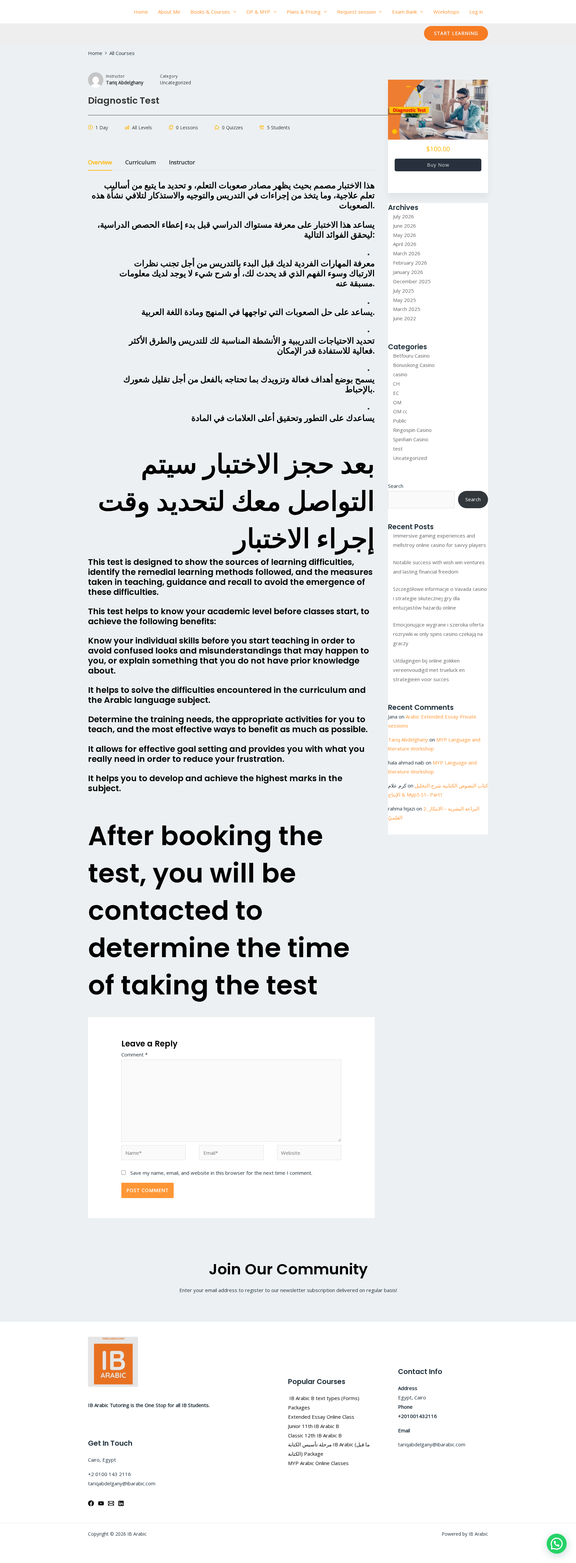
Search (395, 486)
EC (396, 393)
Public (399, 420)
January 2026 (408, 272)
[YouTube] (101, 1503)
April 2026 (404, 244)
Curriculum (140, 163)
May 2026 (404, 235)
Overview (100, 163)
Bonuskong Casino (414, 365)
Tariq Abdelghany (408, 739)
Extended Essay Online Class (321, 1416)
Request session (356, 11)
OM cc (400, 411)
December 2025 (412, 281)
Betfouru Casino (411, 355)
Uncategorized (410, 458)
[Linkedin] (121, 1503)
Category (169, 76)
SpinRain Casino (410, 439)
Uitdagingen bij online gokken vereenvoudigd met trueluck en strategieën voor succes (429, 670)
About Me (169, 11)
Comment (134, 1054)
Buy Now (438, 165)
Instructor (115, 76)
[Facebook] (91, 1503)
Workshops (446, 11)
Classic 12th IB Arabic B (315, 1435)
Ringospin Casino (412, 430)
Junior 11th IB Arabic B (314, 1426)
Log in (476, 11)
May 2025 (404, 300)
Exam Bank (404, 11)
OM (397, 402)
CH (396, 383)
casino (400, 374)
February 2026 (410, 262)
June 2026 (404, 225)
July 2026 (403, 216)
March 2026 (406, 253)
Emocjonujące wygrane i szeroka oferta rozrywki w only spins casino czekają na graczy (438, 634)
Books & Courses (210, 11)
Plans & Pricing (304, 11)
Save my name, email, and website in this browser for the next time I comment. (221, 1172)
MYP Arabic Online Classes (318, 1463)
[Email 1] (111, 1503)
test (398, 448)
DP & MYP (258, 11)
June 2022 (404, 318)
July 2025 (403, 290)
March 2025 (406, 309)
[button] (456, 33)
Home (141, 11)
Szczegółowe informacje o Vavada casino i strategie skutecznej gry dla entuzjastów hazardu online (440, 598)
